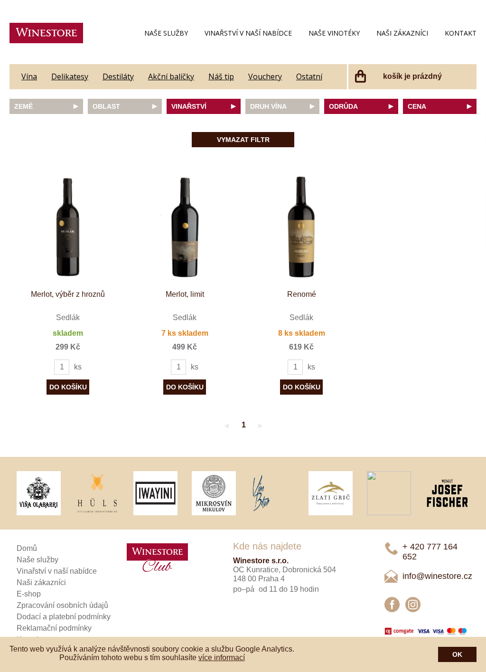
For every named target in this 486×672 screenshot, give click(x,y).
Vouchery (265, 76)
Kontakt (461, 33)
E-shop (29, 594)
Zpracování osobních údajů (62, 605)
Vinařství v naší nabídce (248, 33)
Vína (29, 76)
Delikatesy (69, 76)
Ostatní (309, 76)
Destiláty (118, 76)
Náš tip (221, 76)
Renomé (301, 294)
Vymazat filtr (243, 139)
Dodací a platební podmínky (64, 617)
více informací (221, 657)
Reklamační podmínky (54, 628)
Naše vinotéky (334, 33)
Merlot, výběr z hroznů (68, 294)
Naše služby (166, 33)
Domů (27, 548)
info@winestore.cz (437, 576)
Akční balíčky (171, 76)
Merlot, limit (185, 294)
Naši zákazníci (402, 33)
